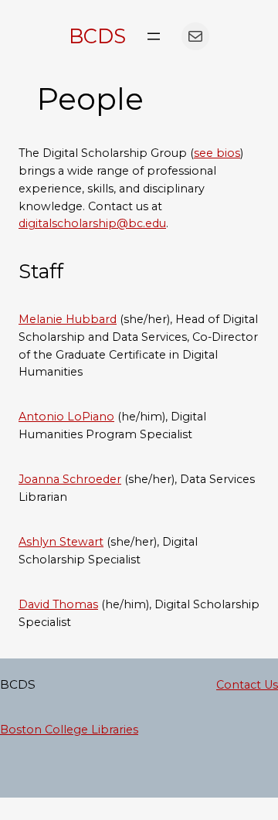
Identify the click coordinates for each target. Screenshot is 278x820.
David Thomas (58, 604)
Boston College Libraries (69, 730)
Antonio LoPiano (66, 417)
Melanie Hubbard (68, 319)
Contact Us (247, 685)
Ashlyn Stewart (61, 542)
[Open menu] (153, 36)
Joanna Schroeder (70, 479)
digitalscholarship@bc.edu (92, 223)
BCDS (97, 36)
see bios (217, 153)
